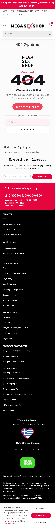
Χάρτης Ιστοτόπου (10, 295)
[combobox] (27, 33)
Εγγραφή (6, 322)
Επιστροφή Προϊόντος (12, 333)
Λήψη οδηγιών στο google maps (16, 253)
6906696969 (20, 11)
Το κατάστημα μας (10, 248)
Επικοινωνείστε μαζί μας (12, 224)
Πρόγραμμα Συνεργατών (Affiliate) (16, 328)
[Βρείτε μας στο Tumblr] (33, 450)
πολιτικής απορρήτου (29, 488)
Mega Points (7, 339)
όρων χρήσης (11, 488)
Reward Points (8, 411)
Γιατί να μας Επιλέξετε (12, 300)
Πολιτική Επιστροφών (11, 373)
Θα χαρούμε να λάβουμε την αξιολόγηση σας (27, 424)
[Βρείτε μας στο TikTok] (39, 450)
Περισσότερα (9, 524)
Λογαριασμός (8, 317)
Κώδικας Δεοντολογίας (12, 405)
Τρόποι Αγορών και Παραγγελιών (16, 378)
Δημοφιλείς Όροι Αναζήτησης (14, 273)
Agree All (41, 515)
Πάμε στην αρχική (29, 106)
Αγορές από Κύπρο (10, 284)
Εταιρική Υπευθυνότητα (12, 235)
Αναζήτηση (27, 129)
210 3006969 (9, 11)
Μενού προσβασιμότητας (13, 290)
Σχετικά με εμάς (9, 229)
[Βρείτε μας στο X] (22, 450)
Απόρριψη (41, 522)
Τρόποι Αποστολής (10, 389)
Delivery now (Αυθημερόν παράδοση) (17, 394)
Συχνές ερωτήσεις (10, 400)
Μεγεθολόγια (8, 279)
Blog (4, 218)
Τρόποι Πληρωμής (10, 384)
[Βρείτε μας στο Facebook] (16, 450)
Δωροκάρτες (8, 268)
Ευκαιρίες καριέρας (11, 356)
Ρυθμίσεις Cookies (10, 306)
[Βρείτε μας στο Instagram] (27, 450)
